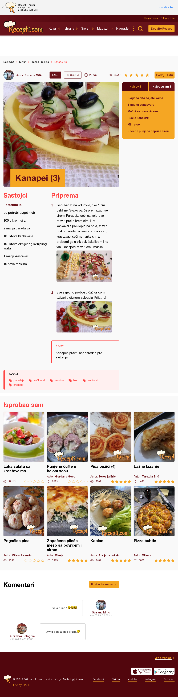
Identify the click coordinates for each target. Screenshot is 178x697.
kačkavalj (39, 380)
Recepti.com (23, 27)
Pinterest (169, 679)
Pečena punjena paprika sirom (148, 131)
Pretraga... (140, 28)
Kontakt (80, 679)
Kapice (110, 524)
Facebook (98, 679)
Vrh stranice (163, 657)
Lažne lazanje (154, 447)
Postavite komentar (104, 584)
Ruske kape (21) (138, 117)
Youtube (132, 679)
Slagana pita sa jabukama (145, 98)
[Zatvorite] (3, 7)
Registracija (151, 18)
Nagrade (122, 28)
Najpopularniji (162, 86)
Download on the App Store (141, 671)
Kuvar (53, 28)
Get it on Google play (164, 671)
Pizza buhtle (154, 524)
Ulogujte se (168, 18)
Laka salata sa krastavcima (23, 447)
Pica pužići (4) (110, 447)
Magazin (103, 28)
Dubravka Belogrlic (22, 636)
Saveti (85, 28)
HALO (26, 685)
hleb (75, 380)
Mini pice (134, 124)
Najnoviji (135, 86)
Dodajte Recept (161, 28)
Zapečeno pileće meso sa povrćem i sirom (67, 524)
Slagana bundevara (141, 104)
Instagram (150, 679)
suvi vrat (93, 380)
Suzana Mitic (34, 75)
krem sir (18, 384)
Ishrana (69, 28)
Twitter (116, 679)
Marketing (68, 679)
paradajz (19, 380)
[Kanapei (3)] (83, 266)
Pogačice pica (23, 524)
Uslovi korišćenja (52, 679)
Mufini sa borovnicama (143, 111)
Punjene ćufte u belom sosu (67, 447)
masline (59, 380)
